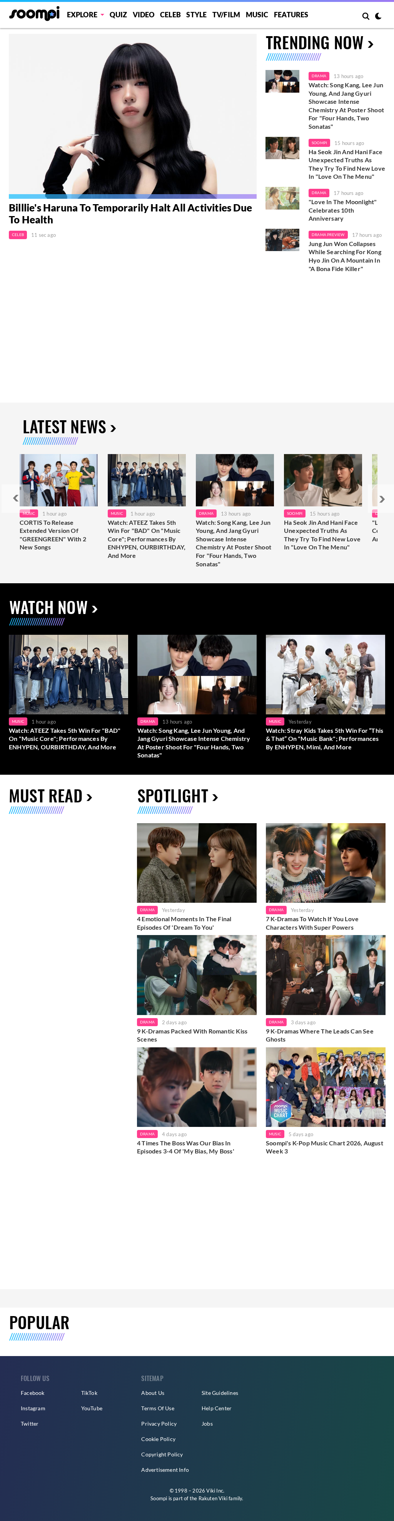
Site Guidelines (220, 1393)
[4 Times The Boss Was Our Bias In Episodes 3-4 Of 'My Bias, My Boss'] (197, 1087)
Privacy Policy (159, 1423)
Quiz (118, 14)
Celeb (170, 14)
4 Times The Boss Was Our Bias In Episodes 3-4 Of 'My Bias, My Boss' (185, 1147)
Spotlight (172, 795)
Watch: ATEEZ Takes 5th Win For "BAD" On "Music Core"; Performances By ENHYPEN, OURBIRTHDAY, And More (146, 539)
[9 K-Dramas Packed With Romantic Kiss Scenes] (197, 975)
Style (196, 14)
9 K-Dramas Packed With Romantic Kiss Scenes (192, 1035)
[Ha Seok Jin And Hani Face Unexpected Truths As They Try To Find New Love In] (323, 480)
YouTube (91, 1408)
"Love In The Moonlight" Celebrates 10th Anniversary (343, 210)
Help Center (217, 1408)
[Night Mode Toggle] (378, 17)
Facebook (33, 1393)
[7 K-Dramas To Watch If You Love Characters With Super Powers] (326, 863)
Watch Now (48, 607)
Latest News (64, 426)
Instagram (33, 1408)
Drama (319, 75)
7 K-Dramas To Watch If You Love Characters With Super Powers (312, 923)
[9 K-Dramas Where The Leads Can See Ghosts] (326, 975)
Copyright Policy (162, 1454)
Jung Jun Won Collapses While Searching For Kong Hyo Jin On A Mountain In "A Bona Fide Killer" (345, 256)
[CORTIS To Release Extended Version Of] (59, 480)
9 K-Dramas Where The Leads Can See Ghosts (320, 1035)
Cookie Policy (158, 1439)
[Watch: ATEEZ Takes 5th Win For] (147, 480)
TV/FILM (226, 14)
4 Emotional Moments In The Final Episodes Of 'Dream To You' (184, 923)
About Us (152, 1393)
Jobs (207, 1423)
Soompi (319, 142)
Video (144, 14)
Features (291, 14)
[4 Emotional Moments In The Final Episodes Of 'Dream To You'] (197, 863)
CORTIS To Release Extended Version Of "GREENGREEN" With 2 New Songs (53, 535)
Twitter (29, 1423)
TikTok (89, 1393)
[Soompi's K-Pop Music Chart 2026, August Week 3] (326, 1087)
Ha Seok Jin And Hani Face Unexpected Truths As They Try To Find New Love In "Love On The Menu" (347, 164)
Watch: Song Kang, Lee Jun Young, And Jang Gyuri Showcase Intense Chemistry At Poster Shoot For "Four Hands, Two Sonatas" (346, 105)
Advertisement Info (165, 1469)
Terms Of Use (157, 1408)
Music (257, 14)
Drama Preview (328, 234)
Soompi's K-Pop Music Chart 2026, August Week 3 (324, 1147)
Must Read (45, 795)
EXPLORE (82, 14)
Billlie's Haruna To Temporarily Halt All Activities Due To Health (130, 213)
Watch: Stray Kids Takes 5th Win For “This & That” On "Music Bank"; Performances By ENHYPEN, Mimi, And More (324, 739)
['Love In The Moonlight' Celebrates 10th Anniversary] (282, 198)
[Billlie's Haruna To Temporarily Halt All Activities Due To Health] (133, 116)
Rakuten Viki (213, 1498)
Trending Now (315, 42)
